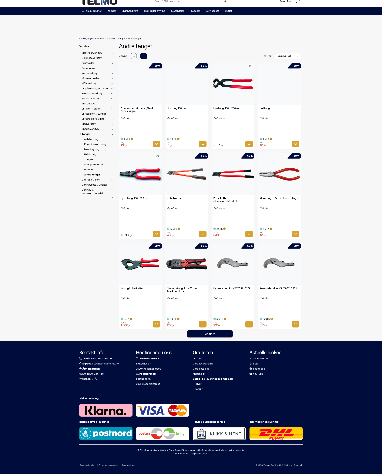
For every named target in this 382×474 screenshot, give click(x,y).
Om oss (197, 358)
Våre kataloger (202, 368)
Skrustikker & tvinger (94, 113)
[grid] (143, 56)
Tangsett (89, 159)
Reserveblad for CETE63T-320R (232, 288)
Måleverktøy (89, 83)
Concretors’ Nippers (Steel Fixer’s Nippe (137, 110)
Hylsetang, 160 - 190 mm (135, 198)
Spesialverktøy (90, 129)
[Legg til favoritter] (250, 66)
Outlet (228, 11)
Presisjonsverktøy (92, 93)
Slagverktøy (89, 124)
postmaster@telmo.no (105, 363)
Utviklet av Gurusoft (293, 465)
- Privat (197, 384)
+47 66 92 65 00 (102, 358)
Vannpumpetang (94, 164)
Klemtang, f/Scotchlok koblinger (279, 198)
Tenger (86, 134)
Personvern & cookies (108, 465)
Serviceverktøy (91, 98)
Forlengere (88, 68)
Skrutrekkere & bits (93, 119)
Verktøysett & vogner (94, 184)
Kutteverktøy (89, 73)
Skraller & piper (91, 108)
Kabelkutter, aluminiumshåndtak (225, 200)
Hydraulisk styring (154, 11)
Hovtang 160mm (177, 108)
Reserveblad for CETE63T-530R (278, 288)
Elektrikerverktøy (92, 53)
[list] (134, 56)
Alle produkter (93, 11)
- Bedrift (198, 389)
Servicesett (212, 11)
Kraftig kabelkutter (132, 288)
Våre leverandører (204, 363)
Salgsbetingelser (88, 465)
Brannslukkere (130, 11)
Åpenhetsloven (128, 465)
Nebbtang (90, 154)
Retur (255, 363)
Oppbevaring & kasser (95, 88)
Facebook (258, 368)
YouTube (257, 374)
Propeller (195, 11)
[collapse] (112, 53)
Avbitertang (91, 139)
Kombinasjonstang (95, 144)
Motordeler (177, 11)
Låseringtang (91, 149)
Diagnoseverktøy (92, 58)
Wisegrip (89, 169)
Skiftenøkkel (89, 103)
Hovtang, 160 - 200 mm (227, 108)
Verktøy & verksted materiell (92, 191)
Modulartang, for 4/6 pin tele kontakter (182, 290)
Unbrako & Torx (91, 179)
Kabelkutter (174, 198)
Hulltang (265, 108)
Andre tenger (92, 174)
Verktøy (84, 46)
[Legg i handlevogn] (156, 144)
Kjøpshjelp (199, 374)
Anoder (112, 11)
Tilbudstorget (260, 358)
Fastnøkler (88, 63)
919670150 (202, 453)
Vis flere (210, 334)
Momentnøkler (90, 78)
